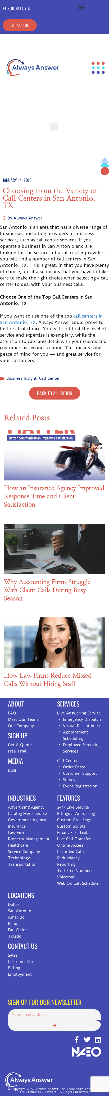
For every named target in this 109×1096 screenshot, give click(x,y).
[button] (82, 7)
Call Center (49, 378)
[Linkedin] (97, 1039)
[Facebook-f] (76, 1039)
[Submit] (54, 1025)
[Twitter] (87, 1039)
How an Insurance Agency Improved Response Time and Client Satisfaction (54, 496)
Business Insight (21, 378)
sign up (18, 735)
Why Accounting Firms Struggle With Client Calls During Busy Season (47, 590)
